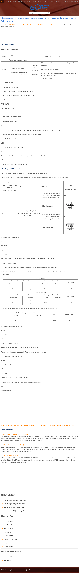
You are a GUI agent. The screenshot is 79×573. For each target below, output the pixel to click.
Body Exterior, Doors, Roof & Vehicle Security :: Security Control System (45, 24)
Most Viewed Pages (10, 525)
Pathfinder (50, 1)
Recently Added (8, 528)
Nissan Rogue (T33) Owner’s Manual (15, 500)
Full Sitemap (7, 532)
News (5, 543)
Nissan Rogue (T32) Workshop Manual (15, 511)
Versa (44, 1)
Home (2, 1)
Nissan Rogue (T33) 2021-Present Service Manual (13, 24)
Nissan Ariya (7, 560)
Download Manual (72, 1)
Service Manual (18, 1)
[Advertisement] (39, 35)
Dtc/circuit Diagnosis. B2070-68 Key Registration (17, 425)
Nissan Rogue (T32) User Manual (14, 507)
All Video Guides (9, 521)
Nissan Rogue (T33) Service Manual (14, 504)
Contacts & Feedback (10, 539)
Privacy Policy (8, 546)
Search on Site (8, 535)
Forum (26, 1)
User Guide (8, 1)
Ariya (39, 1)
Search (63, 1)
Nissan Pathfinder (9, 557)
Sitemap (57, 1)
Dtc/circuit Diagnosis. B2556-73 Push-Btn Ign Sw (57, 425)
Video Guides (33, 1)
